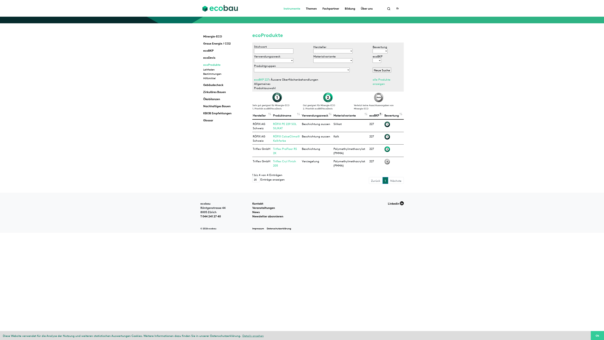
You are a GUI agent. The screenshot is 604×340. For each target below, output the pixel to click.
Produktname (282, 115)
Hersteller (259, 115)
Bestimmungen (212, 73)
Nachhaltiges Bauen (217, 106)
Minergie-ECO (212, 36)
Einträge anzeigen (272, 179)
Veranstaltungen (263, 207)
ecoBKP (208, 50)
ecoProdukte (212, 64)
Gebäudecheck (213, 84)
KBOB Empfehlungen (217, 113)
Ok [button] (597, 335)
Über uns (367, 8)
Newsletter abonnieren (267, 216)
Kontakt (257, 203)
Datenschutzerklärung (279, 228)
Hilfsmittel (209, 78)
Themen (311, 8)
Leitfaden (209, 69)
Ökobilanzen (211, 99)
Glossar (208, 120)
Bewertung (391, 115)
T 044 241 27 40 (210, 216)
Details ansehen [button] (253, 335)
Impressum (258, 228)
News (256, 212)
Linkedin (394, 203)
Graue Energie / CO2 (217, 43)
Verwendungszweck (315, 115)
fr (397, 8)
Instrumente (292, 8)
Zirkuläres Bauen (214, 92)
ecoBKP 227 (261, 79)
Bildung (350, 8)
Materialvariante (344, 115)
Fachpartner (330, 8)
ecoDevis (209, 57)
